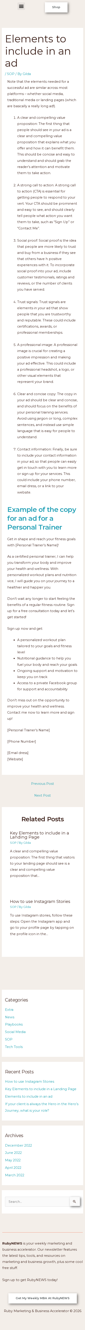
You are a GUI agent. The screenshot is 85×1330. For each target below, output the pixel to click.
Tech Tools (14, 1047)
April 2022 (13, 1168)
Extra (9, 1010)
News (9, 1017)
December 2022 (18, 1145)
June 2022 (13, 1153)
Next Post (42, 795)
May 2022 (13, 1160)
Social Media (15, 1032)
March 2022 (14, 1175)
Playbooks (14, 1024)
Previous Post (42, 784)
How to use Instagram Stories (40, 901)
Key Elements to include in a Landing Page (39, 835)
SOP (11, 74)
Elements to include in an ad (28, 1096)
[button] (21, 6)
